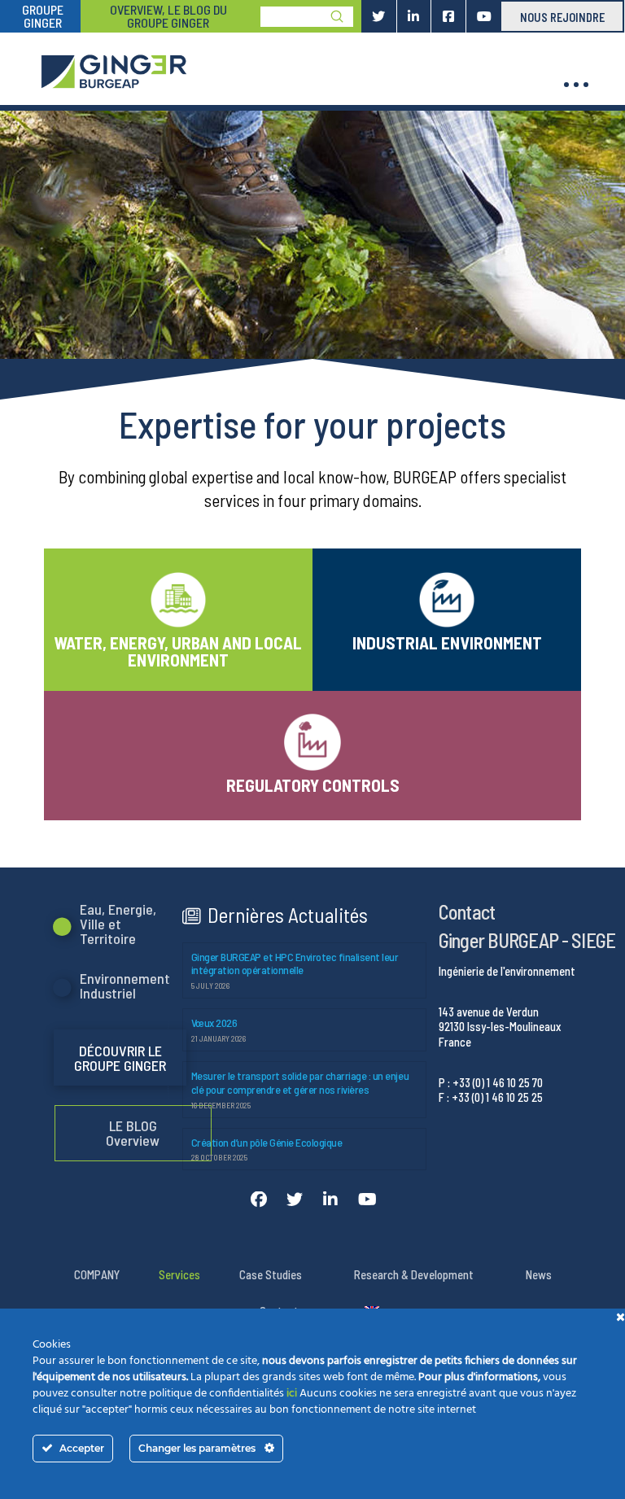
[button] (576, 84)
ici (291, 1393)
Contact (467, 911)
